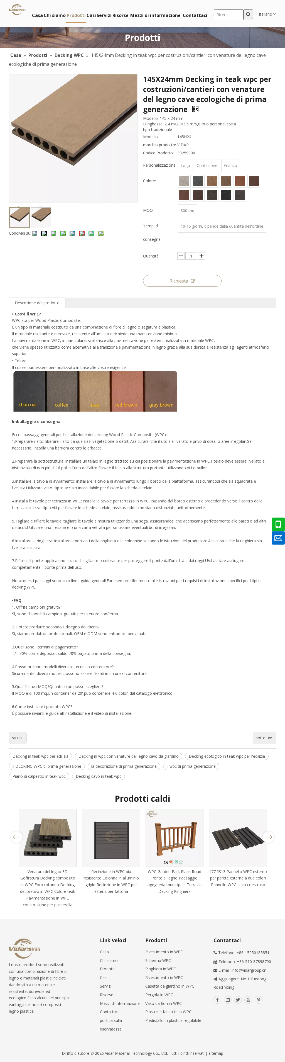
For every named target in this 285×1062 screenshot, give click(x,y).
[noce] (198, 195)
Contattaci (109, 1011)
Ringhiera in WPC (160, 968)
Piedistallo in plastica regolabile (173, 1020)
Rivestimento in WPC (164, 951)
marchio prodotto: (159, 144)
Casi (103, 977)
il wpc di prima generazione (191, 766)
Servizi (105, 986)
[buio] (212, 195)
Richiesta (178, 281)
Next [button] (268, 837)
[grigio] (198, 181)
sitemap (216, 1053)
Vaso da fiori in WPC (163, 1003)
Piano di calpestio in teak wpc (39, 776)
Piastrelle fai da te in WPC (168, 1011)
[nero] (226, 195)
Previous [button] (17, 837)
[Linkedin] (228, 1000)
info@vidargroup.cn (249, 970)
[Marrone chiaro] (212, 181)
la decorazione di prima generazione (124, 766)
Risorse (106, 994)
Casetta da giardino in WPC (169, 986)
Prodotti (107, 968)
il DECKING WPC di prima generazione (47, 766)
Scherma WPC (158, 960)
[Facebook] (217, 1000)
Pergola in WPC (159, 994)
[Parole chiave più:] (248, 14)
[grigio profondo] (239, 195)
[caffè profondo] (253, 181)
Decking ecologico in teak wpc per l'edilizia (227, 756)
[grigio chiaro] (184, 181)
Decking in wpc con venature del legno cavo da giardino (128, 756)
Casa (104, 951)
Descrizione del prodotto (37, 302)
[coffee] (239, 181)
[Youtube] (248, 1000)
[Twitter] (238, 1000)
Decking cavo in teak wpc (98, 776)
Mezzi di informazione (120, 1003)
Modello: (151, 136)
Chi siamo (109, 960)
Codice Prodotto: (158, 152)
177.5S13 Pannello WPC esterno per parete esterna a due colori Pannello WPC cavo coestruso (238, 878)
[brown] (226, 181)
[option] (48, 858)
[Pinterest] (258, 1000)
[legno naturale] (184, 195)
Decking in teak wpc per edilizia (40, 756)
